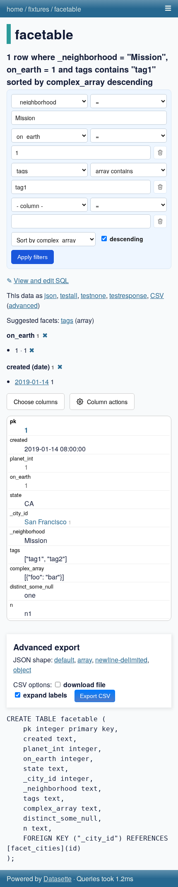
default (64, 659)
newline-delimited (121, 659)
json (50, 295)
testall (68, 295)
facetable (67, 9)
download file (84, 684)
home (15, 9)
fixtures (38, 9)
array (84, 659)
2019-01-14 (32, 381)
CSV (157, 295)
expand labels (44, 695)
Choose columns (36, 401)
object (22, 669)
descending (125, 239)
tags (67, 320)
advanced (23, 305)
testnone (93, 295)
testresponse (128, 295)
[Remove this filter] (160, 152)
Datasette (57, 878)
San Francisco (45, 521)
